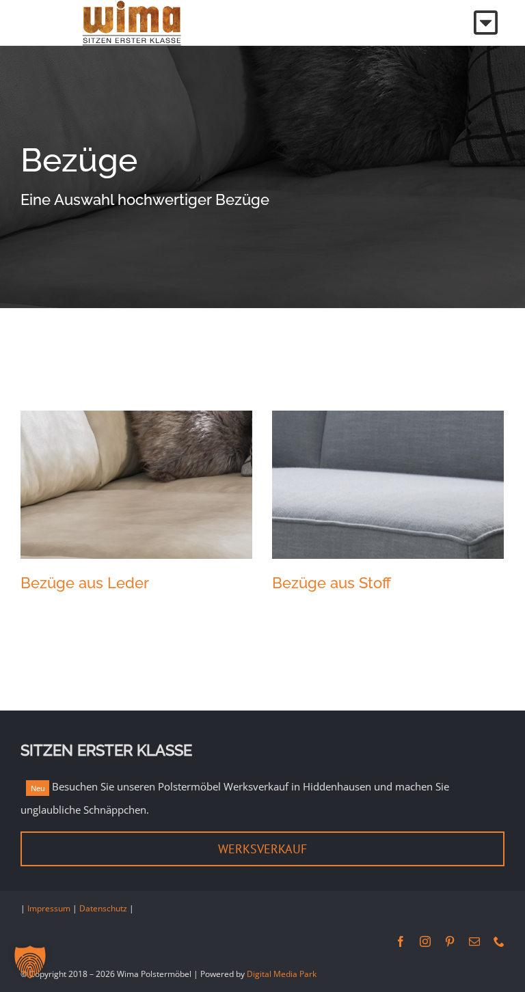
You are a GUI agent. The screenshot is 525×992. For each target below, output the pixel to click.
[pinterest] (449, 941)
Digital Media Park (282, 974)
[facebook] (400, 941)
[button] (30, 962)
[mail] (474, 941)
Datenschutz (103, 908)
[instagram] (425, 941)
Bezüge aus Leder (85, 583)
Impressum (48, 908)
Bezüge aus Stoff (331, 583)
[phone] (499, 941)
